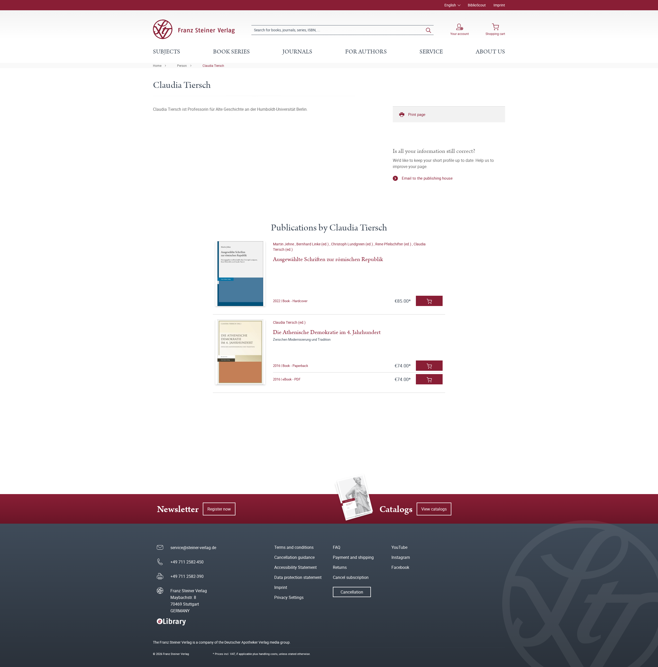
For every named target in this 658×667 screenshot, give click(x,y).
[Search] (428, 30)
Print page (416, 114)
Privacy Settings (289, 597)
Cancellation (352, 592)
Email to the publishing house (427, 178)
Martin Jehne (284, 244)
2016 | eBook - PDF (286, 379)
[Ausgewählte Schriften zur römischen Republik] (240, 273)
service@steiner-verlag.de (193, 547)
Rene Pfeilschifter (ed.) (393, 244)
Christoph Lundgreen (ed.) (352, 244)
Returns (340, 567)
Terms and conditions (294, 547)
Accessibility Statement (295, 567)
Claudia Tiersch (213, 65)
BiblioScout (477, 5)
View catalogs (434, 509)
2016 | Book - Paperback (290, 365)
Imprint (499, 5)
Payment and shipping (353, 557)
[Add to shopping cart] (429, 301)
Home (157, 65)
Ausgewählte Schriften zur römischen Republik (328, 259)
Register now (219, 509)
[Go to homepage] (194, 29)
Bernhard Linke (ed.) (313, 244)
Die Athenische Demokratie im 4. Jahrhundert (327, 332)
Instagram (400, 557)
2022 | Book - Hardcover (290, 301)
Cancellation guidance (294, 557)
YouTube (399, 547)
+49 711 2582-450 (187, 562)
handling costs (268, 654)
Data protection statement (298, 577)
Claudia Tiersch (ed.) (289, 322)
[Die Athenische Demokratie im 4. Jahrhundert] (240, 352)
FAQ (336, 547)
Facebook (400, 567)
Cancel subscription (351, 577)
